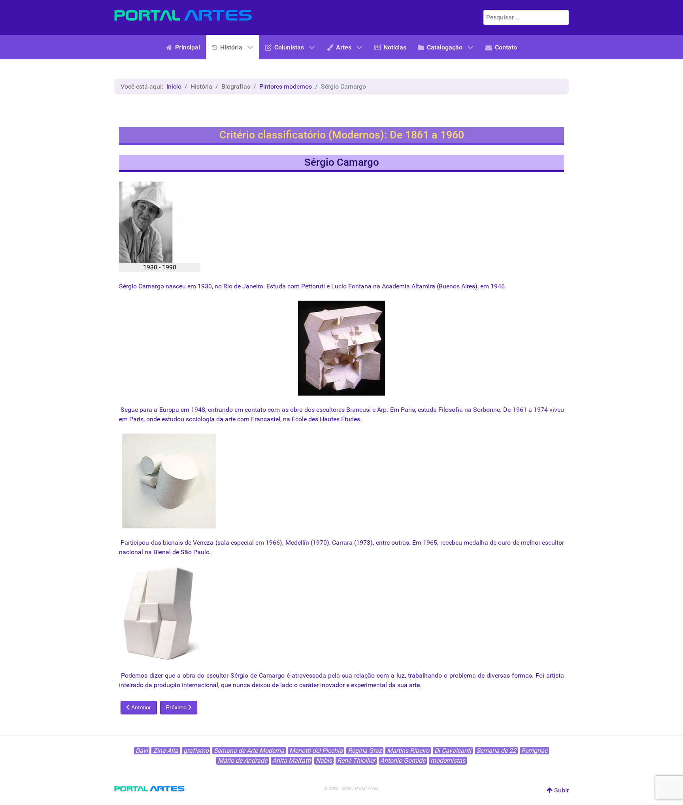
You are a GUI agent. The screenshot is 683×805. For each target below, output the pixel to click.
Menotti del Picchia (316, 750)
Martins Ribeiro (408, 750)
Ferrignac (534, 750)
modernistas (447, 760)
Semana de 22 (496, 750)
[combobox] (526, 17)
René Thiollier (356, 760)
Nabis (324, 760)
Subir (561, 790)
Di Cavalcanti (452, 750)
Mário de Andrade (242, 760)
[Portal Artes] (183, 15)
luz (400, 675)
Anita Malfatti (291, 760)
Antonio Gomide (402, 760)
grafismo (196, 750)
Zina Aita (165, 750)
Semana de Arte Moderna (249, 750)
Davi (142, 750)
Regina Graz (365, 750)
